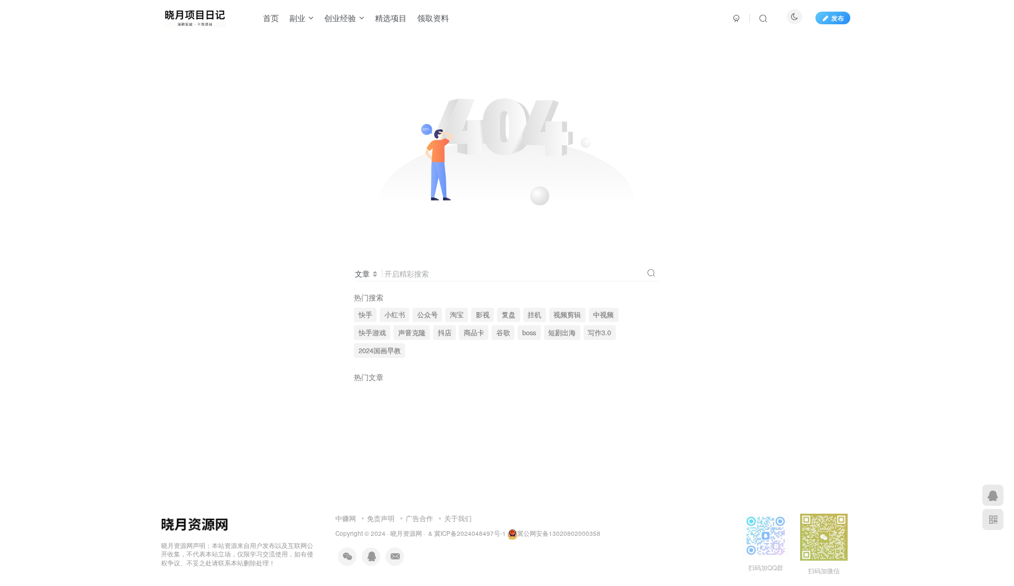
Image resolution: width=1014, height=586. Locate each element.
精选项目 (391, 17)
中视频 (603, 314)
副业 (297, 17)
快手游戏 (372, 332)
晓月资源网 (406, 533)
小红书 (394, 314)
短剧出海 (562, 332)
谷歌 (503, 332)
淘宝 (457, 314)
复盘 (508, 314)
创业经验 (340, 17)
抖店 (445, 332)
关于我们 (458, 518)
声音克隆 (412, 332)
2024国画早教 (380, 350)
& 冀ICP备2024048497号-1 (467, 533)
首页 (271, 17)
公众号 (427, 314)
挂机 (534, 314)
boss (529, 332)
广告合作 (419, 518)
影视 (483, 314)
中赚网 (345, 518)
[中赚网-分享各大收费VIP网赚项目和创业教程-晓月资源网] (195, 16)
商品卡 (474, 332)
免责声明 (381, 518)
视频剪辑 (567, 314)
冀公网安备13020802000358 (558, 533)
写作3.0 (599, 332)
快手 (365, 314)
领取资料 (433, 17)
